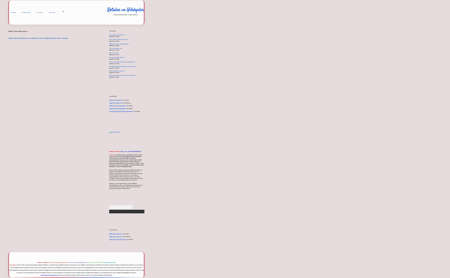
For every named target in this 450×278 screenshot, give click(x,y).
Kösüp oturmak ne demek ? (117, 71)
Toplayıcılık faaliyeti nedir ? (117, 35)
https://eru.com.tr (37, 38)
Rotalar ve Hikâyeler (125, 10)
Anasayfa (13, 12)
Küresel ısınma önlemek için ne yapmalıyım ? (122, 62)
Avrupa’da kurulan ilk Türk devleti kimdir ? (121, 111)
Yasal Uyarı (40, 12)
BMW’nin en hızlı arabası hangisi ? (119, 44)
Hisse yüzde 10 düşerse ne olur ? (118, 39)
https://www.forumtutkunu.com (19, 38)
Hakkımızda (52, 12)
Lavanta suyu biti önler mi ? (117, 57)
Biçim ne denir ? (114, 53)
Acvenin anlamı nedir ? (115, 48)
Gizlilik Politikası (26, 12)
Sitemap (65, 38)
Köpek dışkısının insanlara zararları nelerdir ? (122, 75)
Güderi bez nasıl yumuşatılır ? (117, 105)
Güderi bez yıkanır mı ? (116, 100)
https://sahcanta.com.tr (52, 38)
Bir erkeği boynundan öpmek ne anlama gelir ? (122, 66)
